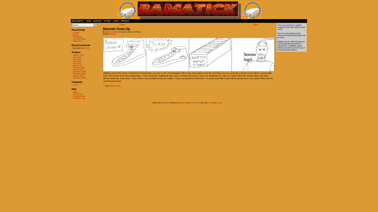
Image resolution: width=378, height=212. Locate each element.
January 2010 (78, 70)
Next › (256, 24)
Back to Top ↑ (218, 103)
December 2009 (79, 72)
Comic (75, 85)
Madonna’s (77, 41)
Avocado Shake (79, 39)
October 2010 (78, 55)
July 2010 (77, 57)
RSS (210, 103)
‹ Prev (122, 24)
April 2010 (77, 63)
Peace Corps (115, 86)
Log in (75, 92)
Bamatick (164, 103)
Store (107, 21)
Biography (78, 21)
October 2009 (78, 76)
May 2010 (77, 61)
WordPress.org (79, 98)
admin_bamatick (111, 32)
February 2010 (79, 68)
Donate (97, 21)
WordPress (182, 103)
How (88, 21)
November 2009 (79, 74)
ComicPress (194, 103)
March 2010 (77, 65)
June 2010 (77, 59)
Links (116, 21)
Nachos (76, 35)
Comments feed (79, 96)
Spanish (125, 21)
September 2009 (79, 78)
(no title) (76, 33)
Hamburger (77, 37)
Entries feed (77, 94)
